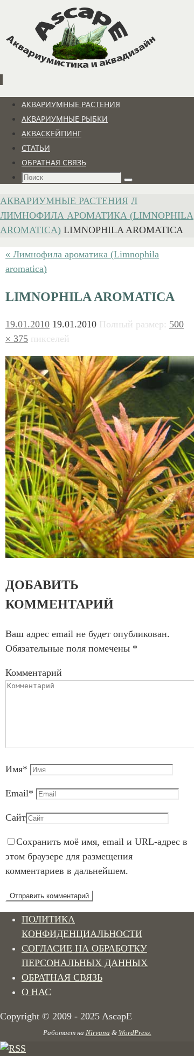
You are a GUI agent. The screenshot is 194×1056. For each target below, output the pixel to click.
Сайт (15, 817)
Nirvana (98, 1033)
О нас (36, 992)
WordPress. (135, 1033)
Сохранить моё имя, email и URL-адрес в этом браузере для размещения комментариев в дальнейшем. (96, 856)
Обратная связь (62, 977)
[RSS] (13, 1048)
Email (19, 793)
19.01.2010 (27, 324)
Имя (16, 769)
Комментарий (33, 672)
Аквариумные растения (64, 200)
